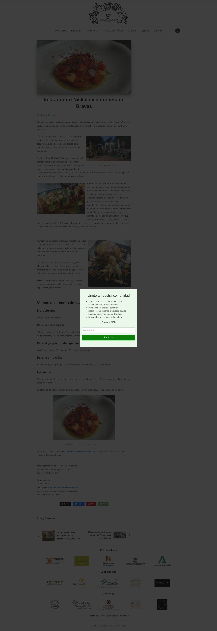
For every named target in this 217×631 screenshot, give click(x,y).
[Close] (135, 286)
